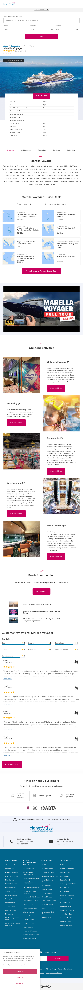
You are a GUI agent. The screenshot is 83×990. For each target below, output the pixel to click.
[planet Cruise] (8, 3)
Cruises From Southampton (28, 873)
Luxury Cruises (10, 899)
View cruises (41, 96)
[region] (20, 969)
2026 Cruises (10, 906)
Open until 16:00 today (65, 841)
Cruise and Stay (10, 910)
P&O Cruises (46, 865)
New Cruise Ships (66, 925)
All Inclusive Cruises (12, 865)
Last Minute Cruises (12, 876)
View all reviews (12, 764)
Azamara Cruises (47, 904)
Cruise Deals (9, 869)
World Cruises (28, 904)
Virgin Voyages (47, 893)
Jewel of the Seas (66, 914)
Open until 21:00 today (25, 841)
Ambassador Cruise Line (48, 913)
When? (6, 26)
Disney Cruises (47, 918)
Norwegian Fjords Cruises (29, 892)
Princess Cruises (48, 869)
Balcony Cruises (11, 895)
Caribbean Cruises (30, 938)
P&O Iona (63, 865)
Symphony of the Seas (68, 884)
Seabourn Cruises (48, 908)
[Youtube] (42, 953)
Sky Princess (64, 891)
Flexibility (33, 26)
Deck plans (42, 150)
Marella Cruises (47, 889)
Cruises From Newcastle (28, 883)
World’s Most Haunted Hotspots (13, 924)
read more (7, 679)
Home (5, 46)
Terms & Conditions (65, 969)
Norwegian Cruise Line (50, 876)
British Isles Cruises (30, 908)
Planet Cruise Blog (11, 872)
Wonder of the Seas (67, 910)
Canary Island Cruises (31, 935)
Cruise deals (71, 150)
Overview (10, 150)
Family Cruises (10, 888)
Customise (20, 983)
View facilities (56, 388)
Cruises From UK (29, 869)
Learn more (66, 819)
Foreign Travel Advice (54, 973)
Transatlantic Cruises (30, 901)
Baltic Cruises (28, 927)
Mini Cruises (9, 880)
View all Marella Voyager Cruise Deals (41, 271)
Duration (58, 26)
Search (41, 36)
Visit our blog (41, 591)
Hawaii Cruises (28, 920)
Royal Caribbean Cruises (47, 881)
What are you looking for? (12, 16)
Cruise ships (15, 46)
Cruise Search (10, 903)
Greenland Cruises (30, 931)
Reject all (20, 977)
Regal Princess (65, 872)
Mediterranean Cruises (31, 888)
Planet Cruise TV (51, 952)
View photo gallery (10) (14, 60)
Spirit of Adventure (66, 918)
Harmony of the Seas (67, 899)
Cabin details (26, 150)
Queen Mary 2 (65, 880)
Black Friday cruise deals (12, 919)
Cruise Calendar (11, 884)
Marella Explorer (65, 906)
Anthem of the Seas (67, 869)
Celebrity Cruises (48, 872)
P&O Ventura (64, 888)
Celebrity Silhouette (67, 895)
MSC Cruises (46, 886)
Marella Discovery (66, 922)
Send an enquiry (62, 844)
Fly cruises (9, 914)
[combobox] (41, 20)
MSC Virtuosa (64, 876)
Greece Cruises (29, 916)
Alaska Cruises (28, 912)
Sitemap (41, 973)
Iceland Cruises (28, 923)
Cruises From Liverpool (31, 878)
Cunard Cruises (47, 897)
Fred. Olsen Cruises (49, 901)
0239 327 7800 (22, 844)
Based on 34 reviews (21, 51)
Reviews (56, 150)
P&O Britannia (65, 903)
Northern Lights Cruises (32, 897)
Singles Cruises (10, 891)
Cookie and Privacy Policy (46, 969)
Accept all (19, 972)
